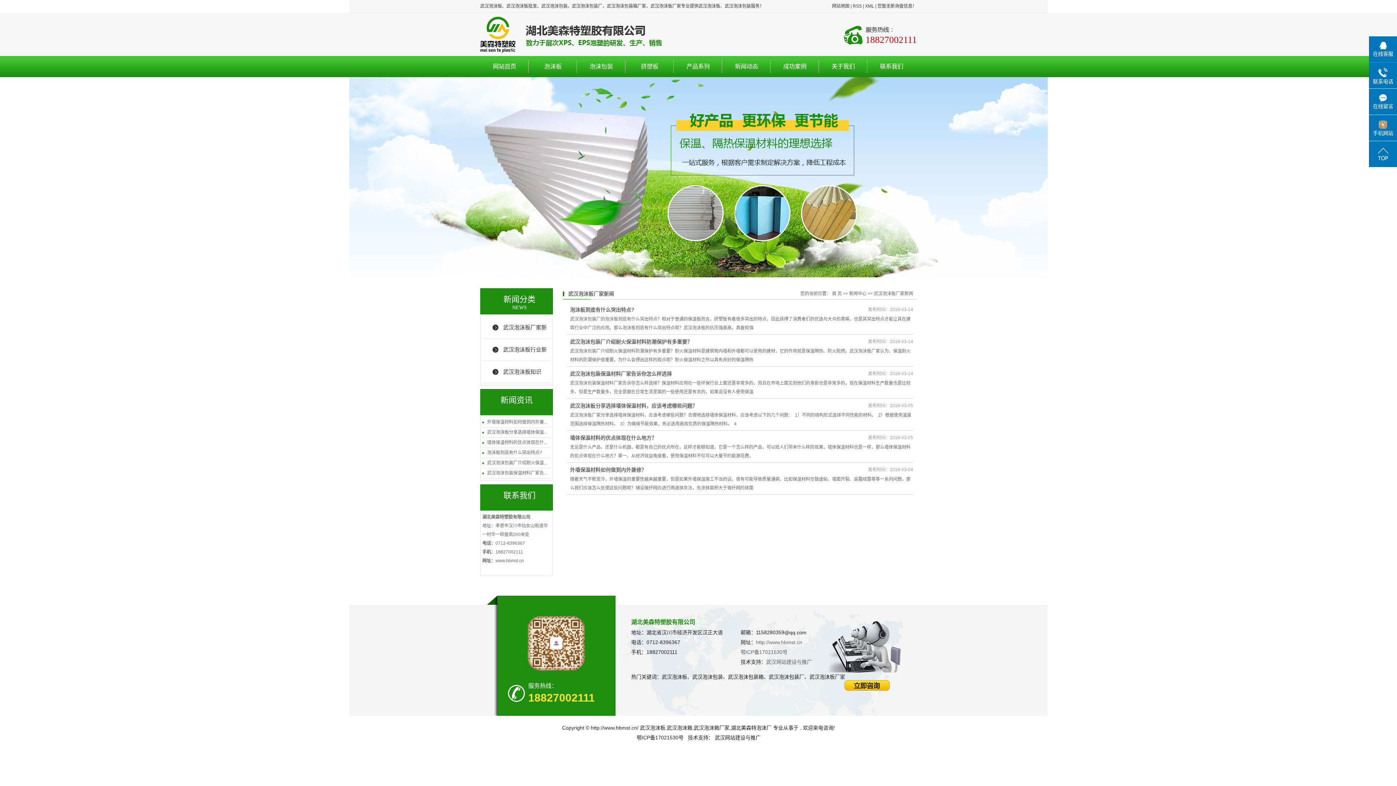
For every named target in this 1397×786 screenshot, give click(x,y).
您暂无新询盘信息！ (897, 6)
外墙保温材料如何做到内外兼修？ (608, 470)
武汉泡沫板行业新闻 (525, 353)
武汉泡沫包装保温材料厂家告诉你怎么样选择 (621, 374)
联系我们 (891, 66)
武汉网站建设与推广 (789, 662)
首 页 (837, 293)
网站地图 (840, 6)
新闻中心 (858, 293)
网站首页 (504, 66)
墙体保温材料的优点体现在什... (517, 442)
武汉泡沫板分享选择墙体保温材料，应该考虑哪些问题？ (633, 406)
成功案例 (795, 66)
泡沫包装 (601, 66)
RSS (857, 6)
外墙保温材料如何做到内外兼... (517, 422)
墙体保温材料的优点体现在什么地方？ (613, 438)
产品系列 (698, 66)
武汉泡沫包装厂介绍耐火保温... (517, 462)
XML (869, 6)
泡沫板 (553, 66)
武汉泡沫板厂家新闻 (525, 331)
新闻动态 (746, 66)
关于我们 (843, 66)
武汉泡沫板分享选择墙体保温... (517, 432)
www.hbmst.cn (509, 560)
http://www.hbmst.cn (779, 642)
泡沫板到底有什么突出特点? (514, 452)
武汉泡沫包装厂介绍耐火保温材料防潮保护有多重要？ (631, 342)
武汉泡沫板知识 (522, 372)
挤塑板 (649, 66)
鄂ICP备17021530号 (764, 652)
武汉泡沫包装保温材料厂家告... (517, 473)
